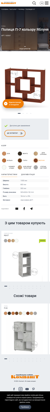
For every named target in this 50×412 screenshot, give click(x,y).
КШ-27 (6, 235)
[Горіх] (16, 313)
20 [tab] (40, 288)
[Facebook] (14, 389)
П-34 (5, 308)
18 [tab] (32, 288)
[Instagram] (21, 389)
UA (42, 3)
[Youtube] (27, 389)
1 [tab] (19, 113)
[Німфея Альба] (16, 240)
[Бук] (5, 313)
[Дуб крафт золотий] (9, 240)
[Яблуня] (27, 313)
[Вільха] (13, 313)
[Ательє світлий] (5, 240)
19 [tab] (36, 288)
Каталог (13, 9)
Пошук (35, 3)
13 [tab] (13, 288)
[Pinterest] (33, 389)
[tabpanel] (25, 84)
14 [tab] (17, 288)
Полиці (21, 9)
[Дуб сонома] (13, 240)
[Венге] (9, 313)
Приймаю (25, 407)
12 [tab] (9, 288)
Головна (5, 9)
